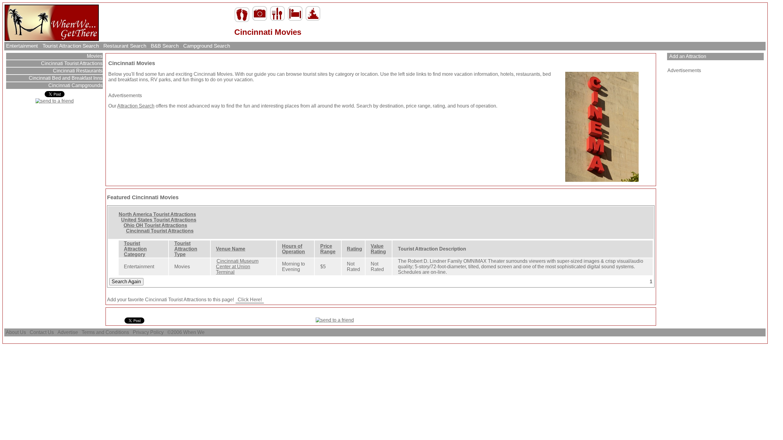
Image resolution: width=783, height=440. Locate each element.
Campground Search (207, 46)
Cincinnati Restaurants (77, 70)
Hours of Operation (293, 249)
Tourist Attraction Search (70, 46)
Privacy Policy (148, 332)
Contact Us (41, 332)
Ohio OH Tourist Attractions (155, 225)
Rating (354, 248)
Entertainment (22, 46)
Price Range (328, 249)
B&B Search (164, 46)
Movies (94, 56)
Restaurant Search (125, 46)
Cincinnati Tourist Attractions (71, 63)
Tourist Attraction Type (185, 249)
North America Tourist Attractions (157, 214)
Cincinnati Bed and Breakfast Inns (65, 78)
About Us (16, 332)
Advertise (67, 332)
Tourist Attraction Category (135, 249)
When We (194, 332)
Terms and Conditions (105, 332)
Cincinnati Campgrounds (74, 85)
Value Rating (378, 249)
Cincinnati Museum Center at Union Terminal (237, 266)
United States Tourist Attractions (158, 219)
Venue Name (230, 248)
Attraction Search (135, 105)
